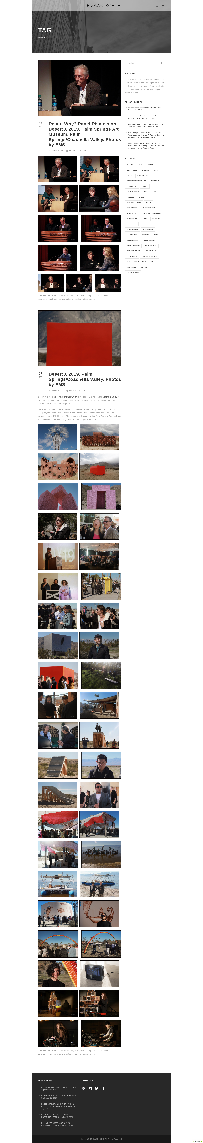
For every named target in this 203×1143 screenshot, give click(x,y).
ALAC (140, 164)
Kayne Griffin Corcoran (152, 213)
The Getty (154, 261)
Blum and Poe (132, 170)
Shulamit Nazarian (134, 251)
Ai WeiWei (130, 164)
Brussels (145, 170)
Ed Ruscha (155, 181)
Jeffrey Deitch (132, 213)
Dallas (129, 175)
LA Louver (156, 218)
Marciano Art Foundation (150, 224)
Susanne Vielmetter (149, 256)
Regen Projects (151, 245)
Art (84, 151)
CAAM (156, 170)
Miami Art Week (132, 229)
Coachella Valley (109, 397)
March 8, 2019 (57, 151)
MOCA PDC (145, 234)
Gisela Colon (132, 208)
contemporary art (69, 397)
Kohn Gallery (132, 218)
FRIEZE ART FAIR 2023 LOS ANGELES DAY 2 (58, 1087)
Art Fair (150, 164)
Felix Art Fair (132, 186)
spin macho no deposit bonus (139, 116)
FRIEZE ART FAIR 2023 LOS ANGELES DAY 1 (58, 1096)
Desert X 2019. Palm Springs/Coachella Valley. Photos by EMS (85, 379)
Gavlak (148, 202)
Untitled (144, 267)
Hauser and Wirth (148, 208)
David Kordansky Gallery (136, 181)
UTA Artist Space (133, 272)
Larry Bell (131, 224)
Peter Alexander (133, 245)
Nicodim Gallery (133, 240)
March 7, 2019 (57, 390)
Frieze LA (130, 197)
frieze (154, 191)
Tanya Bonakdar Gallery (136, 261)
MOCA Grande (132, 234)
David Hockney (142, 175)
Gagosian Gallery (134, 202)
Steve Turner (132, 256)
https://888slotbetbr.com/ (137, 124)
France (145, 186)
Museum (157, 234)
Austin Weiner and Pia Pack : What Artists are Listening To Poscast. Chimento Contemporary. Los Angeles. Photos (146, 135)
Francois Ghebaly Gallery (137, 191)
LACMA (145, 218)
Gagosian (142, 197)
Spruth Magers (151, 251)
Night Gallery (149, 240)
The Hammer (131, 267)
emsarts (72, 151)
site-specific (55, 397)
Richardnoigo (133, 133)
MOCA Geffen (148, 229)
